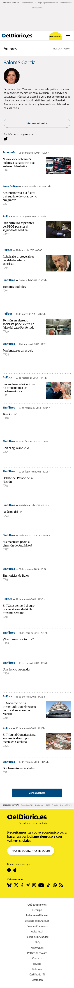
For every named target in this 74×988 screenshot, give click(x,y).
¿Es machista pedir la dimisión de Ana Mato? (17, 543)
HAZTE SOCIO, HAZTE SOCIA (30, 851)
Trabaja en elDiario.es (37, 915)
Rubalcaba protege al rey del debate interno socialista (18, 260)
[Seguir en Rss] (61, 885)
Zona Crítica (10, 186)
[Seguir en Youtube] (41, 885)
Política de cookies (37, 952)
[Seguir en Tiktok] (48, 885)
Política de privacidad (37, 936)
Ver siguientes (37, 792)
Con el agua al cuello (16, 448)
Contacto (37, 958)
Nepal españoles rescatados (48, 3)
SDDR (48, 805)
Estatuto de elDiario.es (37, 920)
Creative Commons (37, 926)
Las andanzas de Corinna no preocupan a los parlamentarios (19, 387)
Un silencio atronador (17, 669)
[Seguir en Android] (9, 870)
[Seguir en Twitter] (16, 885)
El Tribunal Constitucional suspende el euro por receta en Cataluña (19, 738)
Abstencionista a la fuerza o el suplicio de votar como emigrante (20, 196)
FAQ (37, 942)
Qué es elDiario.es (37, 904)
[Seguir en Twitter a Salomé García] (6, 139)
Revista (37, 963)
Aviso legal (37, 931)
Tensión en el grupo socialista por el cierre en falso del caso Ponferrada (18, 324)
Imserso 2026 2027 (66, 805)
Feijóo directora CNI (29, 3)
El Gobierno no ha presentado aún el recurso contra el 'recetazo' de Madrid (19, 708)
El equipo (37, 909)
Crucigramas (39, 805)
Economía (9, 152)
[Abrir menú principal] (68, 35)
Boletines (37, 969)
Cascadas (55, 805)
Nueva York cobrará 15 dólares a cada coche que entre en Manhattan (18, 162)
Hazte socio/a (55, 36)
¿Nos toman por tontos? (18, 639)
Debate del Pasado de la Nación (18, 479)
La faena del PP (12, 512)
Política (7, 216)
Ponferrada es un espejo (18, 350)
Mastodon (37, 979)
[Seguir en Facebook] (22, 885)
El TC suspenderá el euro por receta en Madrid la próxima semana (18, 609)
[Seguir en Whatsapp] (55, 885)
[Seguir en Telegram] (28, 885)
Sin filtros (9, 279)
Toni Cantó (10, 414)
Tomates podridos (14, 286)
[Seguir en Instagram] (34, 885)
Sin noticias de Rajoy (16, 575)
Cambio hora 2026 (27, 805)
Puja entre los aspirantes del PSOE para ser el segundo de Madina (18, 226)
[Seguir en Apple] (15, 870)
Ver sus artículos (37, 123)
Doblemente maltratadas (19, 768)
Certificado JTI (37, 974)
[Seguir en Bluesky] (9, 885)
